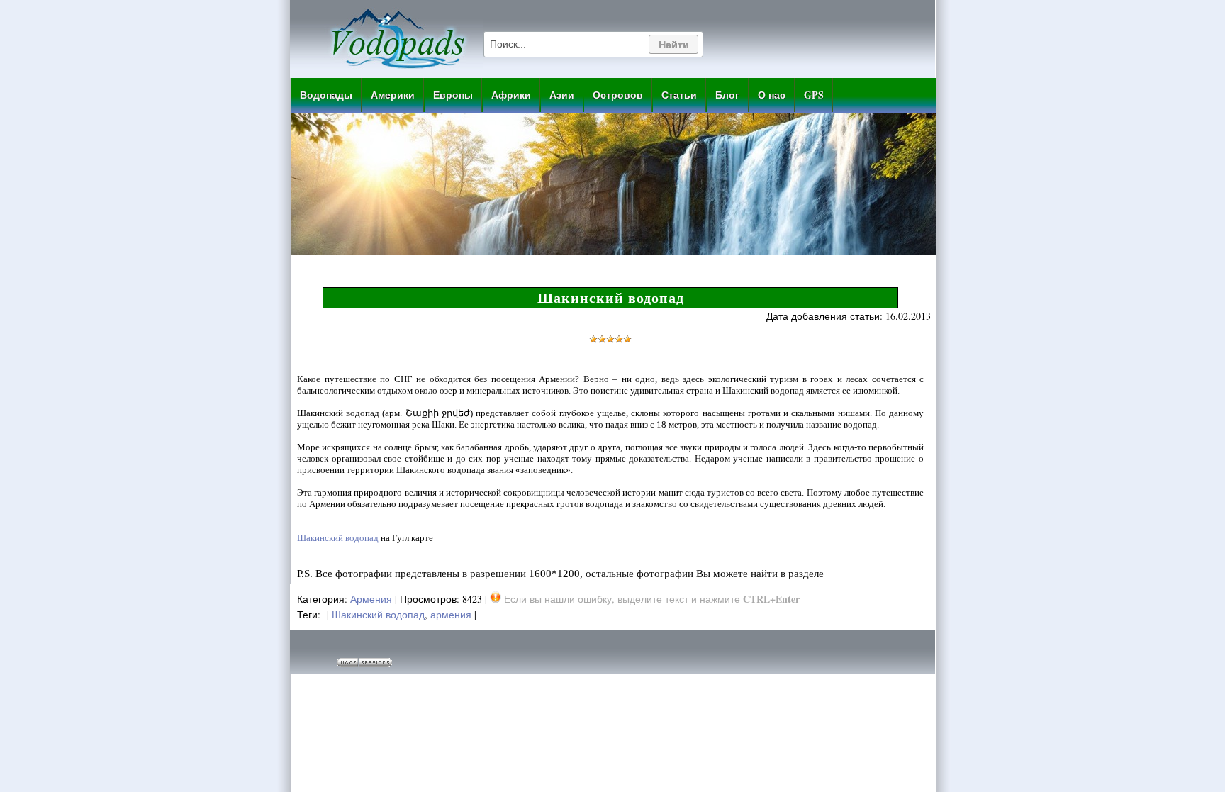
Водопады (326, 94)
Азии (561, 94)
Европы (453, 94)
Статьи (679, 94)
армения (450, 614)
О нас (771, 94)
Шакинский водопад (338, 537)
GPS (814, 94)
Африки (511, 94)
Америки (393, 94)
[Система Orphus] (495, 599)
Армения (371, 599)
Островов (618, 94)
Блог (727, 94)
